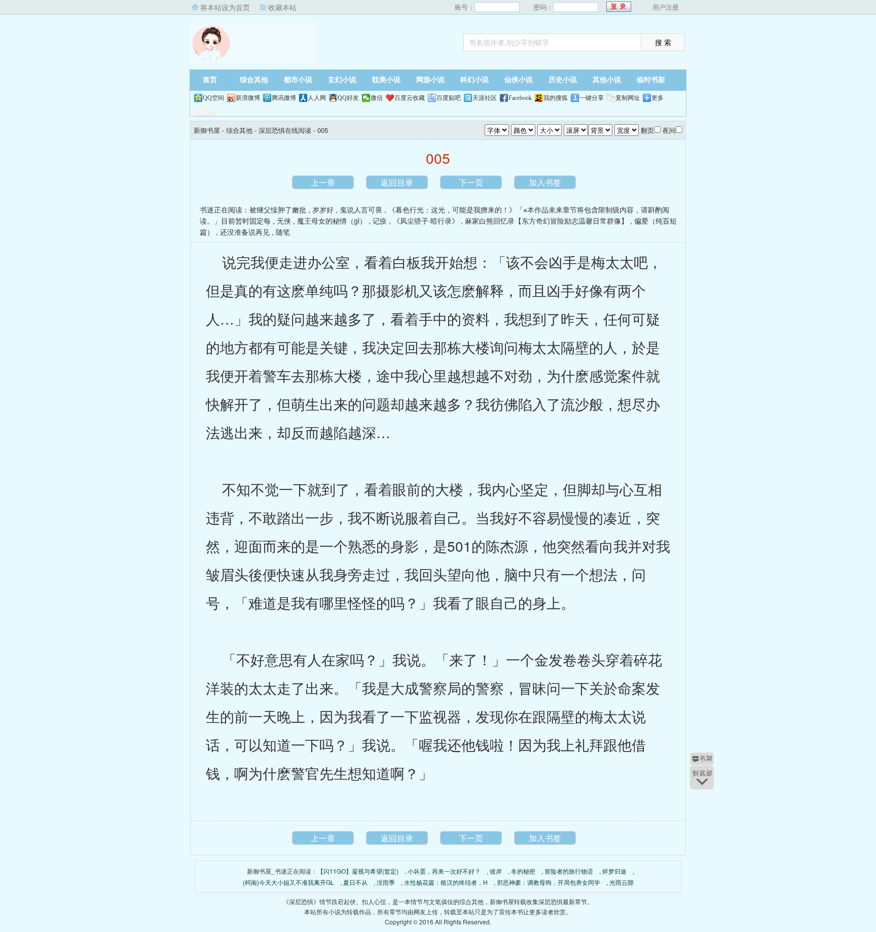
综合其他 (254, 80)
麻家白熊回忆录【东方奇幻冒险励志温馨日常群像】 (546, 221)
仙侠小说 (518, 80)
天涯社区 (484, 97)
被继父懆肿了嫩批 (277, 209)
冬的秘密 (523, 871)
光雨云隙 (621, 882)
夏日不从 (355, 882)
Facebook (520, 97)
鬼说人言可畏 (361, 209)
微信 (377, 97)
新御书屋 (253, 43)
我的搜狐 (555, 97)
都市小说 (298, 80)
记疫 (380, 221)
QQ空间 (213, 97)
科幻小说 (474, 80)
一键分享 (591, 97)
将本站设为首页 (225, 7)
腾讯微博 (284, 97)
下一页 (471, 182)
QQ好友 (348, 97)
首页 (210, 80)
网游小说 (430, 80)
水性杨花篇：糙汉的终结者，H (446, 882)
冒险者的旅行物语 (568, 871)
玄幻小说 (342, 80)
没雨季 (386, 882)
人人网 (317, 97)
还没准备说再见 (245, 232)
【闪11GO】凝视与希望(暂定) (357, 871)
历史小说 (563, 80)
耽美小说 (386, 80)
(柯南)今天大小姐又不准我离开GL (288, 882)
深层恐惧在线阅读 (285, 130)
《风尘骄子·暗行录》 (426, 221)
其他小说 (607, 80)
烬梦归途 (614, 871)
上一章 (323, 182)
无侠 (284, 221)
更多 (657, 97)
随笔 (283, 232)
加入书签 (545, 182)
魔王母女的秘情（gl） (332, 221)
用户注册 (665, 7)
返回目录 (397, 182)
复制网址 (627, 97)
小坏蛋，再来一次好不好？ (444, 871)
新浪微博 (248, 97)
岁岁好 (323, 209)
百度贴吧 (448, 97)
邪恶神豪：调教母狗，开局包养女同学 (548, 882)
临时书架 (651, 80)
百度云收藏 (409, 97)
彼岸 (496, 871)
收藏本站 (282, 7)
